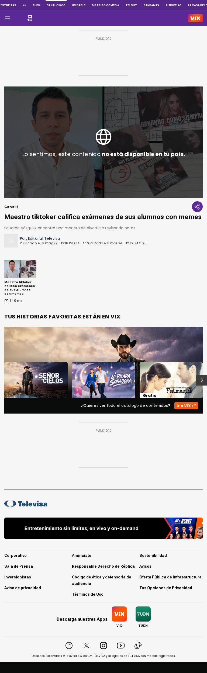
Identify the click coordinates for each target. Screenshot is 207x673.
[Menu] (7, 18)
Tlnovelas (173, 5)
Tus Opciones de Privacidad (165, 588)
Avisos (145, 566)
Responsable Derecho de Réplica (103, 566)
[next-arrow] (201, 380)
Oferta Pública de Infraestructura (170, 577)
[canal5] (30, 18)
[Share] (197, 206)
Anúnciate (81, 555)
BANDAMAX (151, 5)
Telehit (131, 5)
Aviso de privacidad (22, 588)
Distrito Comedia (105, 5)
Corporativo (15, 555)
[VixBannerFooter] (103, 528)
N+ (24, 5)
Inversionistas (17, 577)
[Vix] (195, 18)
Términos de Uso (88, 594)
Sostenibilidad (153, 555)
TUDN (36, 5)
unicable (78, 5)
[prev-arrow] (1, 380)
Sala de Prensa (18, 566)
